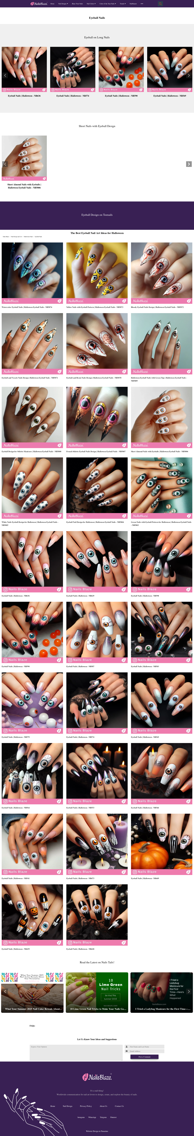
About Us (103, 1106)
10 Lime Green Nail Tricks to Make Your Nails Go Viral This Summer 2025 (97, 1009)
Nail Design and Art (16, 236)
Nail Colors (90, 4)
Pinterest (113, 1117)
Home (52, 4)
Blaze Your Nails (77, 4)
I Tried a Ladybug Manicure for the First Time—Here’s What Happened (161, 1009)
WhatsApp (92, 1117)
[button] (5, 75)
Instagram (81, 1117)
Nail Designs (62, 4)
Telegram (103, 1117)
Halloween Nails (28, 236)
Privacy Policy (86, 1106)
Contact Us (119, 1106)
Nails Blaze (6, 236)
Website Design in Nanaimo (97, 1131)
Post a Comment (144, 1057)
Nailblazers (133, 4)
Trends (122, 4)
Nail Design (67, 1106)
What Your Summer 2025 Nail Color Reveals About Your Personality (32, 1009)
